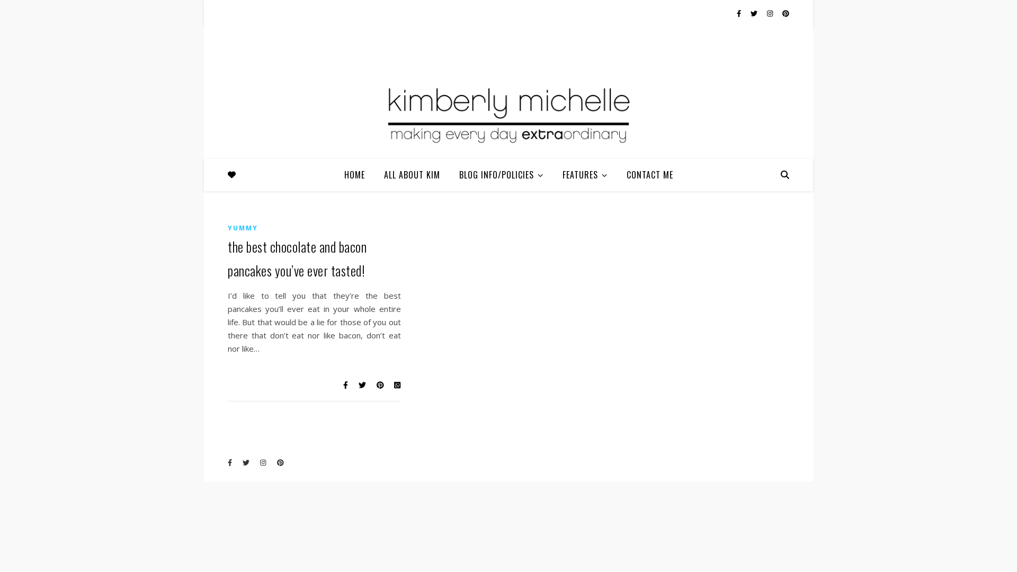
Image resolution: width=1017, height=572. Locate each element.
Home (354, 174)
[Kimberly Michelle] (508, 114)
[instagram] (770, 13)
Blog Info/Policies (496, 174)
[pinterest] (785, 13)
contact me (650, 174)
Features (580, 174)
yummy (243, 228)
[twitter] (755, 13)
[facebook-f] (740, 13)
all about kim (412, 174)
